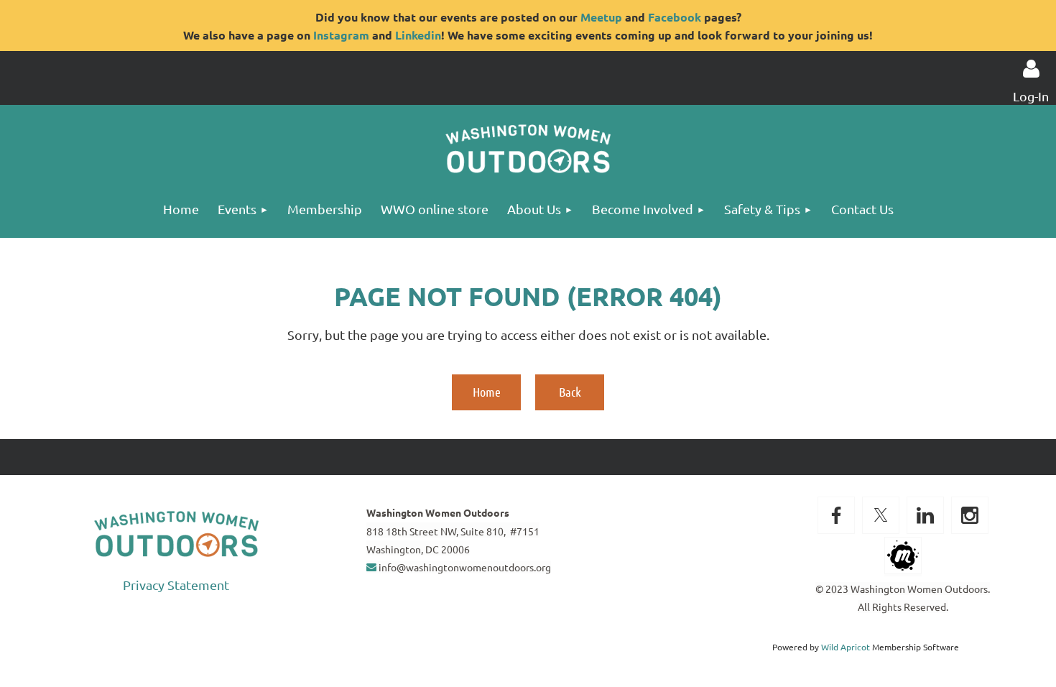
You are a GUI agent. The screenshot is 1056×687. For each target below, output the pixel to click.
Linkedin (418, 34)
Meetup (601, 16)
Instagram (341, 34)
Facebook (674, 16)
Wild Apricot (845, 647)
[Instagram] (969, 515)
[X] (880, 515)
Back (570, 392)
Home (487, 392)
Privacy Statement (176, 584)
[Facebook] (836, 515)
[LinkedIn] (925, 515)
